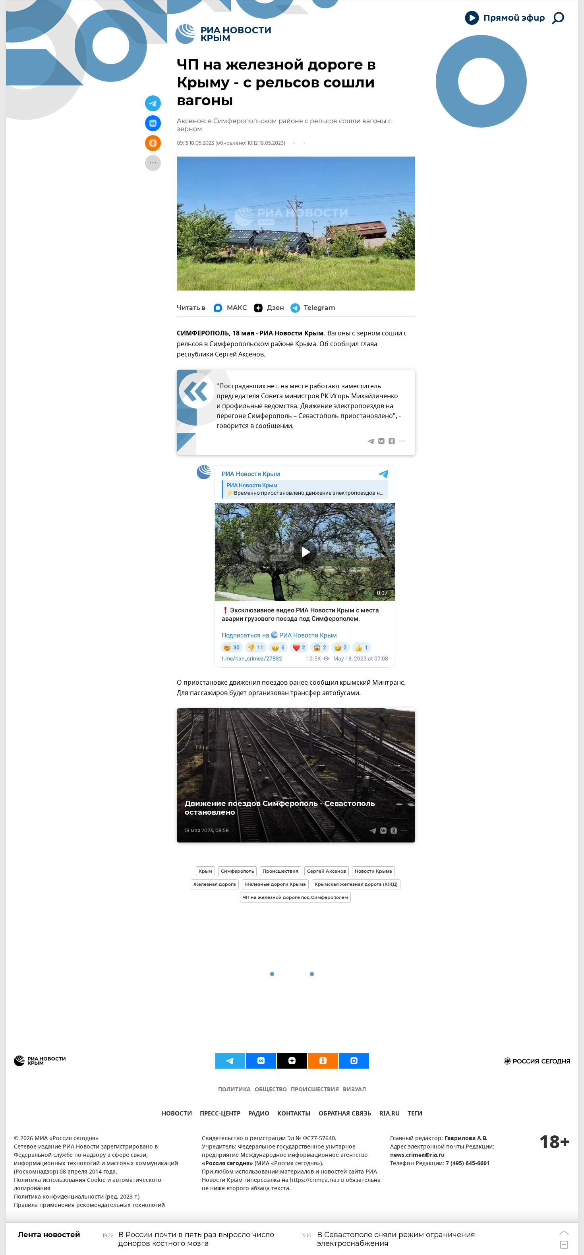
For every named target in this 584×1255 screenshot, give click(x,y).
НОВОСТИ (177, 1114)
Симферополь (237, 871)
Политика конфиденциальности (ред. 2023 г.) (76, 1197)
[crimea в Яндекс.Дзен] (292, 1061)
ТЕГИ (415, 1114)
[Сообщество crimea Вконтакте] (261, 1061)
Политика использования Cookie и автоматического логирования (87, 1184)
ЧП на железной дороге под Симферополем (295, 897)
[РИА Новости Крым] (223, 34)
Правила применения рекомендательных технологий (89, 1205)
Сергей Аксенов (326, 871)
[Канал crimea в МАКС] (354, 1061)
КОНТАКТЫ (294, 1114)
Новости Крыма (373, 871)
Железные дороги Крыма (275, 884)
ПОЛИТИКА (234, 1089)
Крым (205, 871)
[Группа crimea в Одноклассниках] (323, 1061)
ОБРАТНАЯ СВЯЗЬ (345, 1114)
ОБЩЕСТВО (271, 1089)
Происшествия (280, 871)
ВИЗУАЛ (354, 1089)
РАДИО (258, 1114)
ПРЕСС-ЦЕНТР (220, 1114)
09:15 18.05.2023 (195, 143)
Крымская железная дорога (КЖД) (356, 884)
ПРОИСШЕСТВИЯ (315, 1089)
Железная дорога (214, 884)
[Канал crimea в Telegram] (230, 1061)
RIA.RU (389, 1114)
